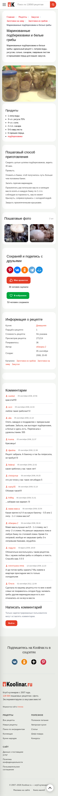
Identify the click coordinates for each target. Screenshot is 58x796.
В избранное (20, 295)
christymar (13, 475)
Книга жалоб (39, 790)
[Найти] (53, 4)
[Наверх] (49, 787)
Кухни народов (9, 738)
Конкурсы (35, 738)
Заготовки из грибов (26, 361)
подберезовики (15, 136)
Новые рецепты (10, 725)
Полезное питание (39, 720)
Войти (11, 623)
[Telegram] (32, 270)
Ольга (11, 583)
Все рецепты (9, 720)
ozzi (10, 407)
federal (11, 465)
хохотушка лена (16, 565)
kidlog (11, 497)
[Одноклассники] (24, 270)
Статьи (34, 729)
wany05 (11, 486)
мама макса (14, 508)
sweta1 (11, 396)
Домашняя (41, 325)
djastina (11, 450)
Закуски (16, 364)
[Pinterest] (10, 270)
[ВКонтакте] (17, 270)
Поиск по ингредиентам (14, 729)
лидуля (11, 548)
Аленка (20, 707)
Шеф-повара (37, 734)
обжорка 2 (13, 523)
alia (9, 418)
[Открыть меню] (4, 4)
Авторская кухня (38, 725)
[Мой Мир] (39, 270)
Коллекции (8, 734)
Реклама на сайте (21, 790)
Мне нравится (21, 280)
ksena (11, 439)
